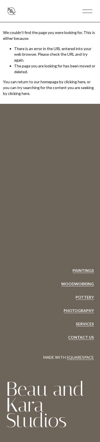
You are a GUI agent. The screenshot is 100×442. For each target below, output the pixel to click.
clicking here (74, 81)
